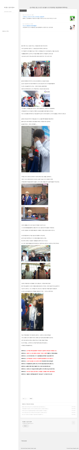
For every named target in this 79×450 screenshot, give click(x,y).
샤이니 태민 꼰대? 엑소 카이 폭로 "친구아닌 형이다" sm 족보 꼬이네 (34, 412)
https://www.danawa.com (27, 14)
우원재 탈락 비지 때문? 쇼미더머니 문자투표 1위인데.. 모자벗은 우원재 (34, 408)
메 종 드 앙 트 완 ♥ (9, 7)
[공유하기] (25, 399)
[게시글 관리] (26, 399)
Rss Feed (22, 448)
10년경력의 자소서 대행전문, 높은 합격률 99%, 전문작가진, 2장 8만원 (38, 27)
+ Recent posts (24, 440)
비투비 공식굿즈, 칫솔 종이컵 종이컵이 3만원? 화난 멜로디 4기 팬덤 (34, 410)
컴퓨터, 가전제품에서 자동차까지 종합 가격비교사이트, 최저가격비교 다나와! (40, 18)
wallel (77, 448)
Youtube (32, 448)
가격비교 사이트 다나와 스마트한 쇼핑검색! (33, 16)
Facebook (29, 448)
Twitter (26, 448)
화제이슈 (5, 31)
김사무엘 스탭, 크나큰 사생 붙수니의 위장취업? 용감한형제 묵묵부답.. (49, 7)
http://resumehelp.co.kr (27, 23)
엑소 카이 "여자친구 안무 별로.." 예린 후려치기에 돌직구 (32, 414)
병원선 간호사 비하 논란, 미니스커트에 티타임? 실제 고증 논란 (33, 406)
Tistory (71, 448)
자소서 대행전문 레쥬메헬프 (30, 25)
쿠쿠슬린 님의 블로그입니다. (28, 423)
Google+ (35, 448)
